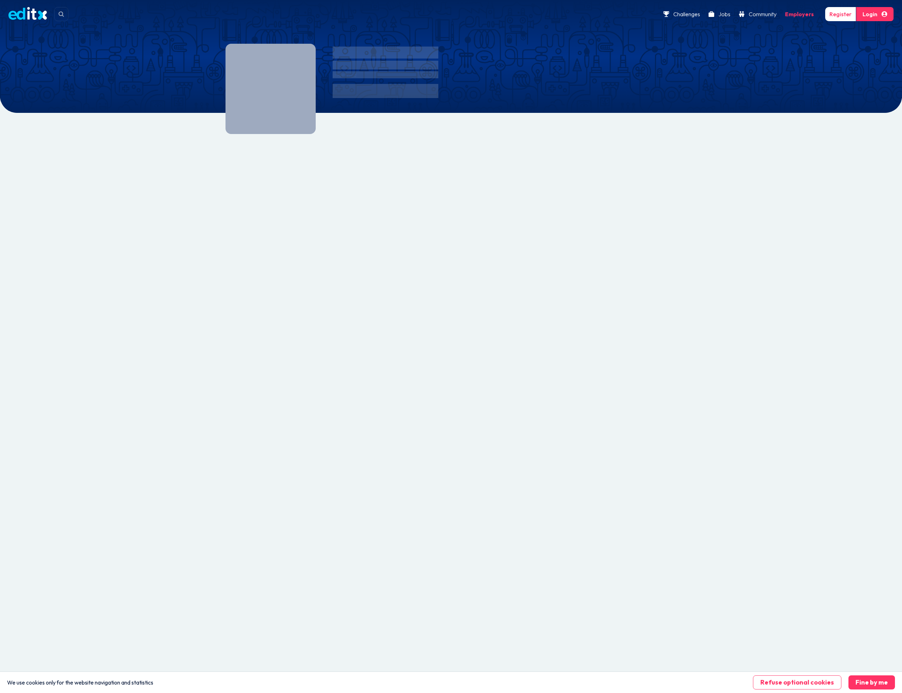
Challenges (686, 14)
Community (763, 14)
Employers (799, 14)
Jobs (724, 14)
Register (840, 14)
